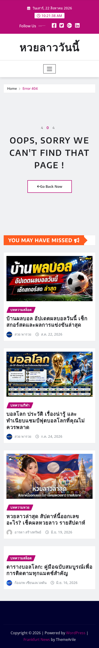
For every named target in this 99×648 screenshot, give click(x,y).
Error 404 (30, 88)
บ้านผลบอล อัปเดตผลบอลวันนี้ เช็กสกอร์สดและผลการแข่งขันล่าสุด (46, 321)
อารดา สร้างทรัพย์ (28, 532)
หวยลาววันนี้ (49, 46)
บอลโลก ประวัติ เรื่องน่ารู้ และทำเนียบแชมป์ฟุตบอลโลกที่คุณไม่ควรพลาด (45, 420)
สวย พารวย (23, 334)
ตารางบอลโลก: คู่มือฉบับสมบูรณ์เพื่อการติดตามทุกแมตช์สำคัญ (49, 569)
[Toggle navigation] (49, 68)
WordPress (75, 632)
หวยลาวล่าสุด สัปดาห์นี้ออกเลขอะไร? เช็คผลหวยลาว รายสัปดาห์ (45, 519)
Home (12, 88)
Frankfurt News (36, 639)
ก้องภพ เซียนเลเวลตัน (31, 582)
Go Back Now (51, 186)
